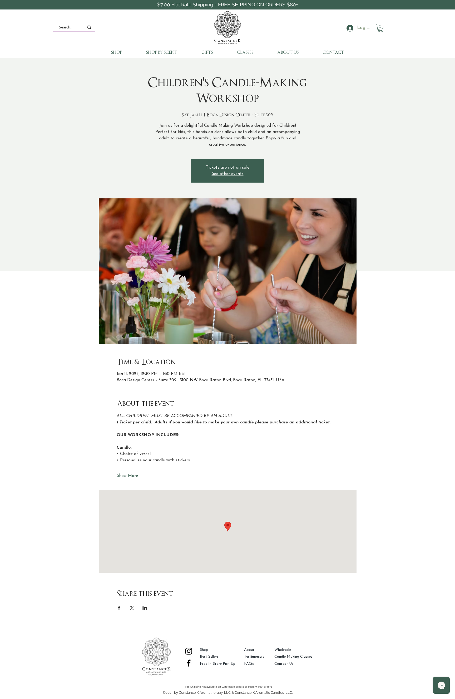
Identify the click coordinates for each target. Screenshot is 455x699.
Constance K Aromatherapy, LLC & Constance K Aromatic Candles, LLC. (236, 693)
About (249, 650)
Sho (203, 650)
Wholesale (282, 650)
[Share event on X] (132, 608)
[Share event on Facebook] (119, 608)
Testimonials (254, 657)
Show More (127, 476)
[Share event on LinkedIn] (144, 608)
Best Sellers (209, 657)
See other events (228, 174)
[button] (380, 28)
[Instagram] (188, 651)
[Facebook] (188, 663)
